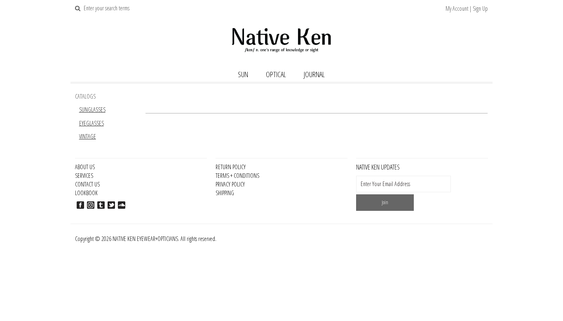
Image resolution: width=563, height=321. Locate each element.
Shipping (225, 193)
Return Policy (231, 167)
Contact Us (87, 184)
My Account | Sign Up (467, 8)
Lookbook (86, 193)
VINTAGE (87, 136)
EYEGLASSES (91, 123)
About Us (85, 167)
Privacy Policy (230, 184)
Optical (276, 74)
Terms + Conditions (237, 175)
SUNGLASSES (92, 109)
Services (84, 175)
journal (314, 74)
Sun (243, 74)
